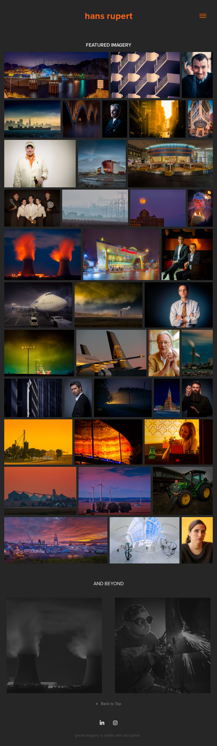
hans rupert (109, 15)
